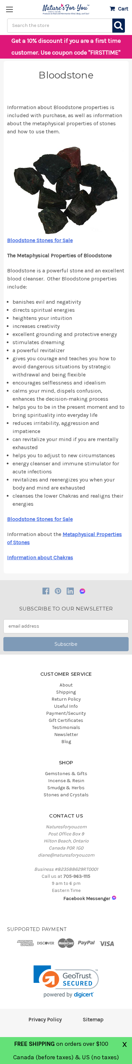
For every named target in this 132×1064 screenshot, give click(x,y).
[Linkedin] (70, 591)
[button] (66, 982)
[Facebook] (45, 591)
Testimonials (66, 727)
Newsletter (66, 734)
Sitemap (93, 1019)
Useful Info (66, 706)
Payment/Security (66, 713)
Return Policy (66, 699)
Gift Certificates (66, 720)
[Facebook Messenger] (82, 591)
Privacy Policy (45, 1019)
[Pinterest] (58, 591)
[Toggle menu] (9, 9)
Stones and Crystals (66, 795)
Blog (66, 741)
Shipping (66, 692)
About (66, 685)
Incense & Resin (66, 781)
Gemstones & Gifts (66, 773)
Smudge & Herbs (66, 788)
